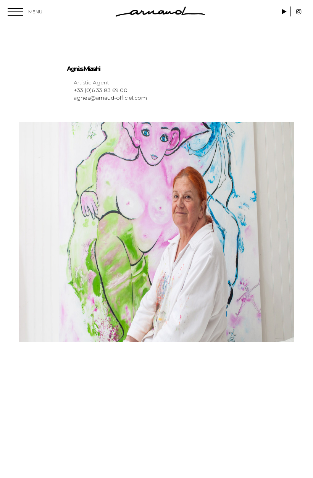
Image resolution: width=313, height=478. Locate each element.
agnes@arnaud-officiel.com (110, 97)
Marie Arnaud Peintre (160, 11)
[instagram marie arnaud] (298, 11)
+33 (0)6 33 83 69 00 (100, 90)
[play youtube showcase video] (285, 11)
